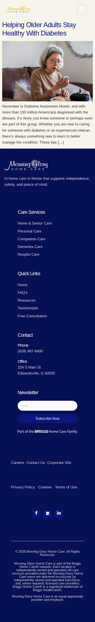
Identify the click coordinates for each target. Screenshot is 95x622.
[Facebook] (36, 514)
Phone (23, 345)
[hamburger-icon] (82, 9)
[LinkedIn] (59, 514)
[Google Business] (47, 514)
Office (22, 361)
